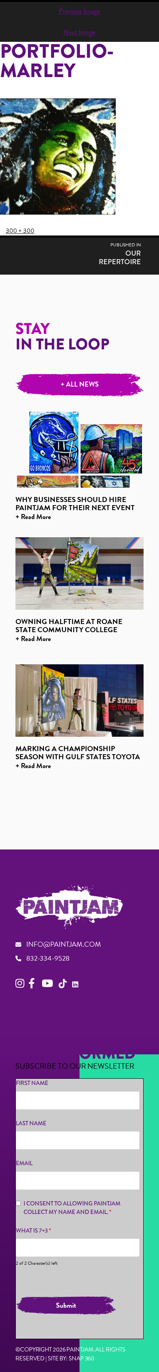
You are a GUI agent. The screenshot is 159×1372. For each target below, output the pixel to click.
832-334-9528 (47, 958)
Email (24, 1163)
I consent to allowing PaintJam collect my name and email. (72, 1208)
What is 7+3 (33, 1230)
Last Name (31, 1123)
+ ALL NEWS (80, 384)
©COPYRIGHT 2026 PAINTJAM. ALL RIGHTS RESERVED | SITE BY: (70, 1355)
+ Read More (33, 516)
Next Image (79, 32)
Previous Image (79, 11)
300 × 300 (20, 231)
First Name (32, 1083)
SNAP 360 (81, 1358)
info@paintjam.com (63, 944)
